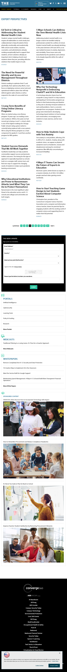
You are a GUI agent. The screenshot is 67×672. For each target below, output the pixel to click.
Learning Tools (8, 313)
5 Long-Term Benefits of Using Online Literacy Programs (13, 108)
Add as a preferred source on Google (42, 4)
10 (48, 226)
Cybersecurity (7, 308)
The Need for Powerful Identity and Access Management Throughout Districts (14, 76)
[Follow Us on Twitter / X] (56, 3)
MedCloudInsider (33, 622)
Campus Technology (33, 611)
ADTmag (33, 602)
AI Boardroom (33, 600)
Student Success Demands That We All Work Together (14, 147)
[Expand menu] (64, 4)
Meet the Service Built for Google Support (16, 373)
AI (44, 9)
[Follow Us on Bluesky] (50, 3)
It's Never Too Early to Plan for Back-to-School (18, 484)
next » (53, 226)
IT (53, 9)
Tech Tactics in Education (33, 644)
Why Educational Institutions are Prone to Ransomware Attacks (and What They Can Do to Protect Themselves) (15, 182)
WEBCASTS (8, 339)
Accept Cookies (54, 665)
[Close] (60, 653)
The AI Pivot (33, 647)
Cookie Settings (39, 665)
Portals (7, 298)
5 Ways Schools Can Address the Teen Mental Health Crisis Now (51, 32)
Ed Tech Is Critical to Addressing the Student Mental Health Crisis (13, 32)
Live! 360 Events (33, 616)
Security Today (33, 636)
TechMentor (34, 642)
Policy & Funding (8, 318)
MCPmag (33, 619)
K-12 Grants (25, 9)
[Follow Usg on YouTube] (58, 3)
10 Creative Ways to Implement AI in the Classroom (19, 368)
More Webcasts (8, 349)
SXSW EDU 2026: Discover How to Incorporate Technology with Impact (26, 400)
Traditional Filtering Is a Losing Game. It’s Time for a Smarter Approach (26, 343)
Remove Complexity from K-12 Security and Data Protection (22, 363)
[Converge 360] (33, 588)
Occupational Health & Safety (33, 625)
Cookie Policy (55, 661)
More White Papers (9, 386)
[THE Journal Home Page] (10, 3)
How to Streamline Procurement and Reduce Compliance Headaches (25, 442)
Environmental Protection (33, 614)
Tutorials (16, 9)
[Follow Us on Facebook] (53, 3)
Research (33, 9)
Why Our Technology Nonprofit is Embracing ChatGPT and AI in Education (50, 89)
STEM (40, 9)
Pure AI (33, 628)
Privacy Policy (18, 267)
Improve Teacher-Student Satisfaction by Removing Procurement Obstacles (27, 526)
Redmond (33, 630)
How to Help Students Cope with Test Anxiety (50, 133)
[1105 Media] (33, 595)
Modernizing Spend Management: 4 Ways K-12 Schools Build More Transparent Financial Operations (32, 379)
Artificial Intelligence (9, 302)
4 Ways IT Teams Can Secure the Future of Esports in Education (50, 165)
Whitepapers (10, 358)
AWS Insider (33, 605)
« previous (15, 226)
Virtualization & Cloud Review (33, 650)
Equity (49, 9)
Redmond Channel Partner (33, 633)
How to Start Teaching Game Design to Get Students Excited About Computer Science (50, 192)
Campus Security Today (33, 608)
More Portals (7, 329)
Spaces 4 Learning (33, 639)
